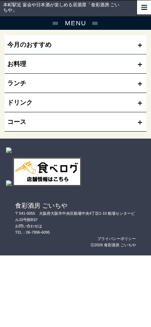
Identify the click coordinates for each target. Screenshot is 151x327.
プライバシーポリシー (116, 238)
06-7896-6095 (38, 232)
